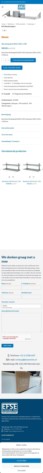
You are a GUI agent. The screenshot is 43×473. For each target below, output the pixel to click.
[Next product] (7, 31)
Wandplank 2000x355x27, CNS (11, 181)
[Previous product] (3, 31)
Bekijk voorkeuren (21, 466)
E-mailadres (29, 283)
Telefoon (7, 293)
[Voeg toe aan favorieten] (13, 177)
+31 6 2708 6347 (27, 355)
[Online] (21, 306)
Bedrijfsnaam (27, 293)
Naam (6, 283)
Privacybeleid (22, 470)
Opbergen (31, 24)
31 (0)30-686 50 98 (9, 2)
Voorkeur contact (8, 302)
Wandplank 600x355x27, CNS (32, 181)
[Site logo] (21, 7)
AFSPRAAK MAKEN (20, 2)
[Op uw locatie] (21, 308)
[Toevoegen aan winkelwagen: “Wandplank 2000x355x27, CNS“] (9, 177)
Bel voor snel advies (12, 67)
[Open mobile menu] (2, 7)
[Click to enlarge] (5, 17)
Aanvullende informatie (10, 311)
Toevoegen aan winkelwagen (23, 60)
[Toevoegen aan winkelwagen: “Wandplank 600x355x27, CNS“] (30, 177)
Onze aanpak (6, 439)
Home (3, 24)
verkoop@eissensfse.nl (26, 359)
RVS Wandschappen (9, 26)
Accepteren (21, 461)
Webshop (11, 24)
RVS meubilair (20, 24)
